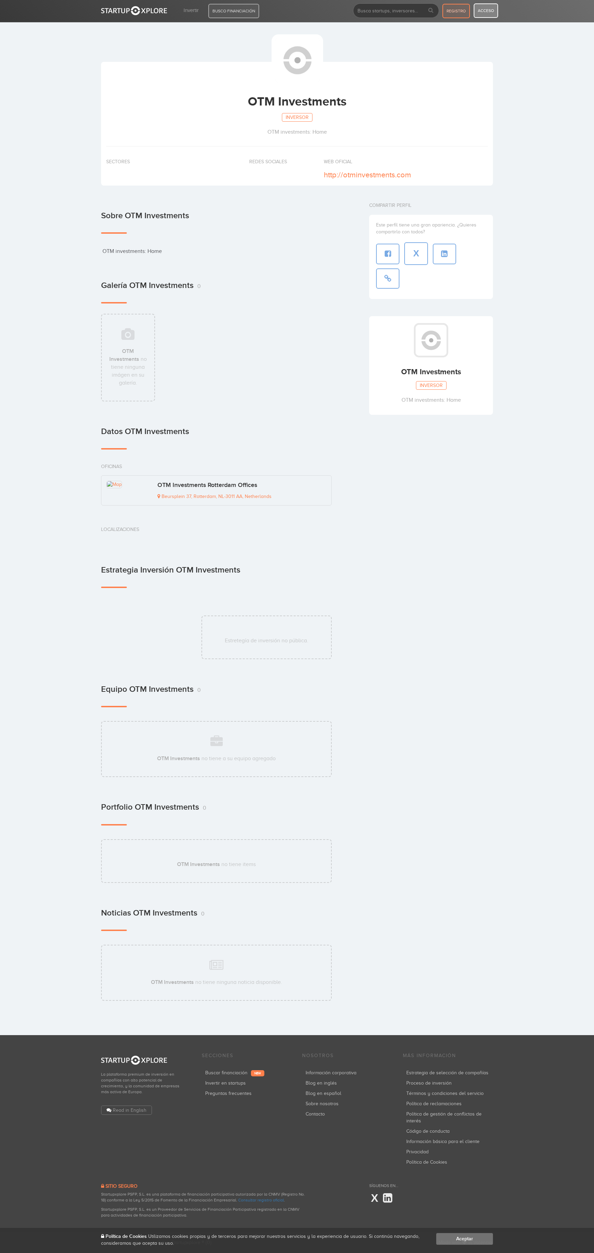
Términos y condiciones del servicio (445, 1093)
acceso (486, 10)
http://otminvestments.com (367, 174)
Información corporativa (331, 1072)
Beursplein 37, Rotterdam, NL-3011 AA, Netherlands (216, 496)
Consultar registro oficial (261, 1200)
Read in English (129, 1110)
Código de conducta (428, 1131)
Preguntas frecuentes (228, 1093)
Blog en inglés (321, 1083)
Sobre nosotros (322, 1103)
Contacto (315, 1114)
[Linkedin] (387, 1198)
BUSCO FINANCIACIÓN (233, 11)
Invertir (191, 10)
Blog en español (323, 1093)
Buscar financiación (233, 1072)
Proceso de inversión (429, 1083)
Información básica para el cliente (443, 1141)
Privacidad (417, 1151)
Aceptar (464, 1239)
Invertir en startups (225, 1083)
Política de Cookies (426, 1162)
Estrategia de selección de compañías (447, 1072)
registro (456, 11)
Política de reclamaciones (434, 1103)
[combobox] (396, 10)
